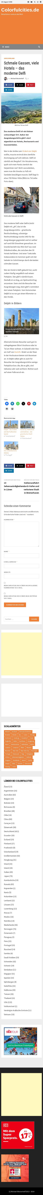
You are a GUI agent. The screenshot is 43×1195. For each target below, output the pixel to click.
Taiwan (7, 994)
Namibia (7, 921)
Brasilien (7, 735)
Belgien (7, 799)
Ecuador (7, 835)
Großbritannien (10, 855)
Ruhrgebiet (30, 754)
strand (24, 760)
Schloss (7, 757)
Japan (6, 876)
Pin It (31, 85)
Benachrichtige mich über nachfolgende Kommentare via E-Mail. (20, 586)
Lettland (7, 900)
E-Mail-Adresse (10, 562)
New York (15, 751)
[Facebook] (28, 2)
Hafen (15, 741)
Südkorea (8, 990)
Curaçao (7, 823)
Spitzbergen (9, 982)
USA (5, 1002)
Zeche (14, 767)
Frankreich (8, 847)
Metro (22, 748)
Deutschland (9, 831)
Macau (6, 912)
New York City (25, 751)
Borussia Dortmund (25, 732)
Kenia (6, 892)
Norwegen (34, 751)
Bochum (14, 732)
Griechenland (9, 58)
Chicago (32, 735)
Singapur (8, 760)
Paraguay (8, 937)
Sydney (30, 760)
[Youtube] (31, 2)
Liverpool (16, 748)
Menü (7, 47)
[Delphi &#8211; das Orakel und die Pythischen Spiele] (11, 424)
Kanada (7, 884)
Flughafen (8, 741)
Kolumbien (8, 896)
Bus (20, 735)
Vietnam (7, 1014)
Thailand (7, 998)
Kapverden (8, 888)
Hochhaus (22, 741)
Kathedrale (25, 744)
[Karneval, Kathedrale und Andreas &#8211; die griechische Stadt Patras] (27, 424)
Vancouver (28, 763)
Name (6, 551)
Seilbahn (29, 757)
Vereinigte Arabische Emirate (16, 1010)
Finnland (7, 843)
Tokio (13, 763)
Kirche (32, 744)
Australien (8, 794)
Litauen (7, 904)
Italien (6, 872)
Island (7, 744)
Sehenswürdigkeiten (18, 757)
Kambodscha (15, 744)
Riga (23, 754)
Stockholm (16, 760)
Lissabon (7, 748)
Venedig (7, 767)
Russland (7, 949)
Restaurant (16, 754)
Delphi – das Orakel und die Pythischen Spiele (10, 432)
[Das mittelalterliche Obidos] (11, 445)
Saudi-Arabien (9, 957)
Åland (6, 786)
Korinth (17, 352)
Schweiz (7, 965)
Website (7, 572)
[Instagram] (37, 2)
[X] (34, 2)
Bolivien (7, 803)
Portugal (7, 754)
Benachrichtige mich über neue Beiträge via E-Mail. (20, 597)
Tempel (7, 763)
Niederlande (9, 925)
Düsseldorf (24, 738)
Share (10, 85)
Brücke (14, 735)
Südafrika (8, 986)
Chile (6, 815)
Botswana (8, 807)
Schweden (8, 961)
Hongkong (31, 741)
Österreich (8, 933)
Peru (6, 941)
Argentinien (8, 790)
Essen (31, 738)
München (7, 751)
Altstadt (7, 732)
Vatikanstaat (9, 1006)
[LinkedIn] (40, 2)
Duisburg (16, 738)
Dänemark (8, 827)
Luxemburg (8, 908)
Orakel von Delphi (29, 151)
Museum (29, 748)
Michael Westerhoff (17, 79)
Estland (7, 839)
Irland (6, 864)
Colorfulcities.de (20, 10)
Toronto (20, 763)
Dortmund (8, 738)
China (6, 819)
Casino (25, 735)
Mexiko (7, 917)
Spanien (7, 978)
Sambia (7, 953)
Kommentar (9, 520)
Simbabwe (8, 969)
